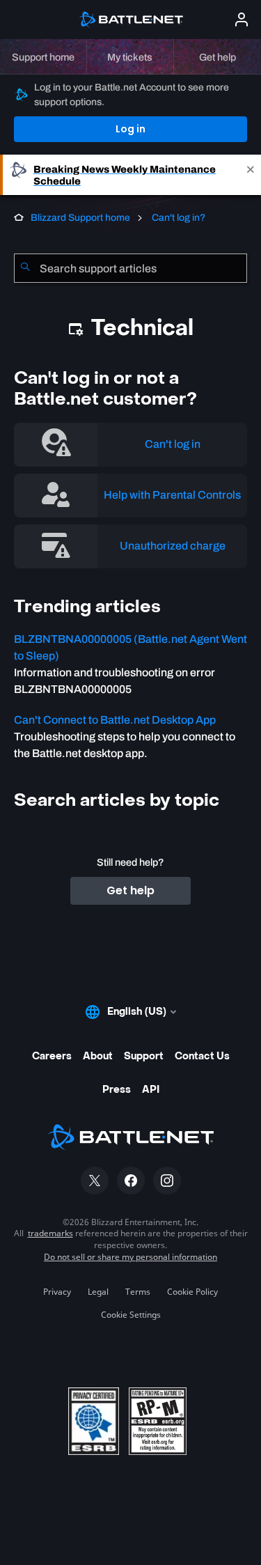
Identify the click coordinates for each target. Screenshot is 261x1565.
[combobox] (130, 268)
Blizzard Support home (80, 217)
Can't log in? (177, 217)
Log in (130, 129)
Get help (130, 890)
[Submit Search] (25, 268)
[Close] (250, 175)
